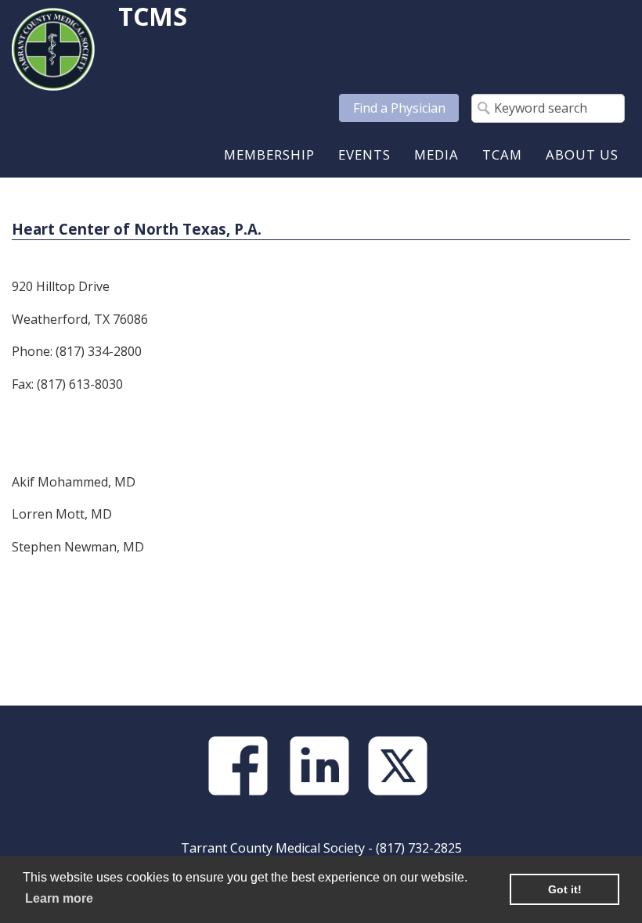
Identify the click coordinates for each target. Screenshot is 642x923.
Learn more (59, 898)
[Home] (53, 47)
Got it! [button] (565, 889)
